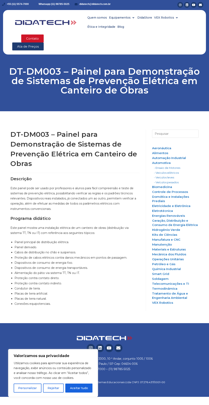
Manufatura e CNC (166, 239)
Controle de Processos (170, 192)
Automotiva (161, 163)
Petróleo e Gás (163, 264)
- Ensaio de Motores (167, 167)
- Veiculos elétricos (166, 172)
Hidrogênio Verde (166, 230)
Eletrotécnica (162, 211)
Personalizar (27, 388)
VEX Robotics (162, 303)
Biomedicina (162, 187)
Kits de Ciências (164, 235)
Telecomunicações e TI (170, 284)
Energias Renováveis (168, 216)
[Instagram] (180, 5)
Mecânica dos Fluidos (169, 254)
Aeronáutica (161, 148)
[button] (122, 17)
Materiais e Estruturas (169, 249)
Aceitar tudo (79, 388)
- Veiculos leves (164, 177)
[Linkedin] (187, 5)
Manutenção (162, 244)
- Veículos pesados (166, 182)
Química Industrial (166, 269)
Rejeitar (53, 388)
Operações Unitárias (168, 259)
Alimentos (160, 153)
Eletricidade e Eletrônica (171, 206)
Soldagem (160, 279)
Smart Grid (160, 274)
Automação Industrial (169, 158)
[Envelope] (200, 5)
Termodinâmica (164, 288)
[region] (53, 373)
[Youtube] (194, 5)
